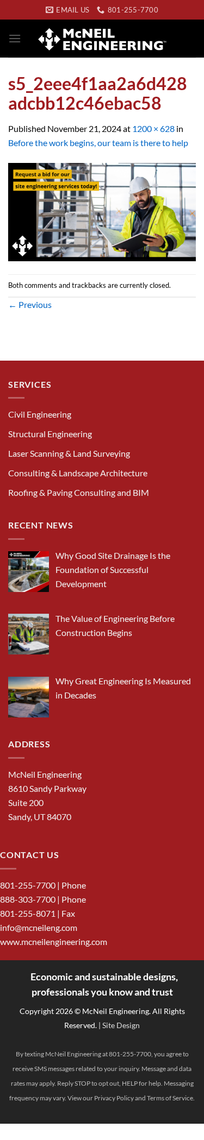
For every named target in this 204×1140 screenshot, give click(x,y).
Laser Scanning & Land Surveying (69, 453)
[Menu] (14, 38)
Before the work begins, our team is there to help (98, 142)
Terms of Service (170, 1098)
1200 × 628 (153, 128)
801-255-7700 (27, 885)
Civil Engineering (39, 414)
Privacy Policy (114, 1098)
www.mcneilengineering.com (53, 941)
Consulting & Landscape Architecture (77, 473)
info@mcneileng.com (38, 927)
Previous (30, 304)
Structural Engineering (50, 434)
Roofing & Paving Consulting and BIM (78, 492)
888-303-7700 (27, 899)
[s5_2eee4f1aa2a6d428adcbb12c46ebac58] (102, 210)
